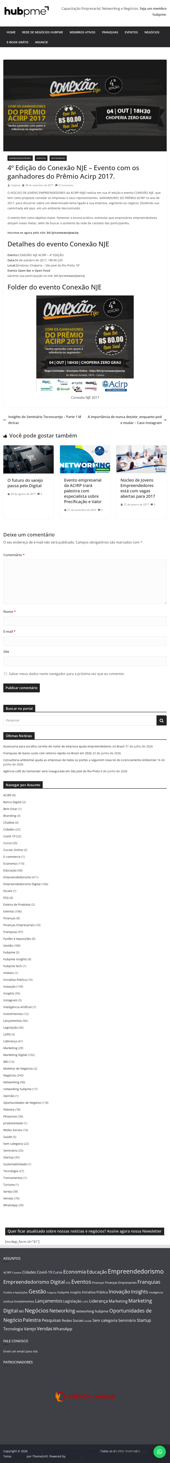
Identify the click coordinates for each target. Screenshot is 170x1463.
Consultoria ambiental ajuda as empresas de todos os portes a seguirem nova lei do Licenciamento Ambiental (79, 760)
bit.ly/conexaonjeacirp (63, 233)
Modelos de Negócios (18, 1068)
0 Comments (65, 185)
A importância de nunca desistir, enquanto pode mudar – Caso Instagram (125, 420)
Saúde (7, 1137)
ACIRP (7, 795)
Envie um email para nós (20, 1351)
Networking (58, 158)
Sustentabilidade (15, 1164)
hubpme (15, 185)
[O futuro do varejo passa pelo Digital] (28, 448)
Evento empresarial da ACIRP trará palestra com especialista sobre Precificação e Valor (83, 490)
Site (6, 651)
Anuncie (41, 42)
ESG (6, 898)
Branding (9, 816)
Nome (9, 611)
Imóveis (8, 973)
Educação (10, 870)
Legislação (10, 1027)
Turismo (9, 1185)
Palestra (9, 1109)
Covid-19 (9, 836)
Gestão (8, 945)
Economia (10, 863)
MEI (5, 1062)
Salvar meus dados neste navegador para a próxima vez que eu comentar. (67, 673)
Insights (8, 993)
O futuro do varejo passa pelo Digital (25, 482)
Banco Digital (12, 802)
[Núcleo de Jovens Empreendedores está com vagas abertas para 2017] (141, 448)
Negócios (151, 32)
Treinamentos (13, 1178)
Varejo (7, 1191)
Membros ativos (82, 32)
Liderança (10, 1041)
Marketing (10, 1048)
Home (11, 32)
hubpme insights (15, 959)
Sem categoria (13, 1144)
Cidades (9, 829)
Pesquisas (10, 1116)
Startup (8, 1157)
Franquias (110, 32)
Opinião (8, 1096)
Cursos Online (13, 850)
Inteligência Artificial (17, 1007)
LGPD (7, 1034)
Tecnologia (10, 1171)
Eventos (131, 32)
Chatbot (8, 822)
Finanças (9, 918)
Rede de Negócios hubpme (42, 32)
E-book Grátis (17, 42)
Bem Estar (10, 809)
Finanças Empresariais (19, 925)
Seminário (10, 1150)
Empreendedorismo (20, 158)
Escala (7, 891)
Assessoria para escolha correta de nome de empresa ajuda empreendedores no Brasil (64, 746)
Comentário (14, 555)
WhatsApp (10, 1205)
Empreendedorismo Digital (22, 884)
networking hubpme (17, 1089)
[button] (159, 1452)
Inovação (9, 986)
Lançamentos (12, 1021)
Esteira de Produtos (16, 904)
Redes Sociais (12, 1130)
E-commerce (12, 857)
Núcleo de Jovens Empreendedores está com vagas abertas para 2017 (137, 488)
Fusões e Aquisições (17, 939)
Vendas (8, 1198)
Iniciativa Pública (15, 980)
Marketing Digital (15, 1055)
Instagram (10, 1000)
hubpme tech (12, 966)
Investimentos (13, 1014)
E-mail (9, 631)
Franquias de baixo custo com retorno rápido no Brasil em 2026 (47, 753)
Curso (7, 843)
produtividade (13, 1123)
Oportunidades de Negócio (22, 1103)
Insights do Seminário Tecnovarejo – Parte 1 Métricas (44, 420)
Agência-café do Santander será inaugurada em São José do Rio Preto (51, 771)
